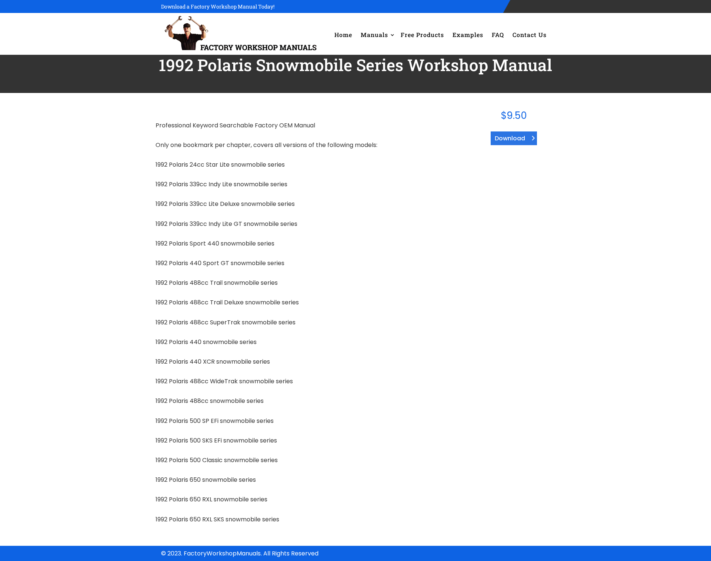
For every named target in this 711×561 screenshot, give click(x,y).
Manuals (374, 35)
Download (510, 138)
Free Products (422, 35)
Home (343, 35)
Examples (468, 35)
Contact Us (530, 35)
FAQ (498, 35)
